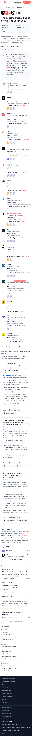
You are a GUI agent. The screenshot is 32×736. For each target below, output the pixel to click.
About (13, 724)
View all (23, 105)
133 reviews (13, 135)
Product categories (10, 7)
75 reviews (13, 168)
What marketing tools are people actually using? (14, 571)
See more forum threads (16, 621)
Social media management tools (9, 666)
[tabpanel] (16, 594)
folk (15, 429)
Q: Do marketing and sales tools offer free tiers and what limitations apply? (13, 475)
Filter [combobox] (3, 49)
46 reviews (13, 233)
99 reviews (13, 217)
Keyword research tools (7, 649)
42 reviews (13, 307)
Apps (9, 724)
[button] (12, 49)
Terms (20, 724)
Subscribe (18, 2)
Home (2, 7)
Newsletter (4, 724)
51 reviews (13, 202)
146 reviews (13, 119)
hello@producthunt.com (13, 730)
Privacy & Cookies (6, 727)
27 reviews (12, 286)
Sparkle (28, 531)
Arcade (7, 492)
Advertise (23, 727)
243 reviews (13, 101)
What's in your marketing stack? (10, 585)
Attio (26, 496)
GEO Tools (3, 644)
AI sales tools (4, 629)
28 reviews (13, 321)
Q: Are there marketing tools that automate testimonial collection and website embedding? (13, 422)
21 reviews (12, 337)
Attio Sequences (7, 375)
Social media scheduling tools (8, 668)
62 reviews (13, 186)
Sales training (4, 663)
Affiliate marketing (5, 634)
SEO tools (3, 658)
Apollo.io (18, 61)
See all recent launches (16, 559)
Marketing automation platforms (9, 656)
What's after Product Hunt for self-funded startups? (15, 599)
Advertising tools (5, 632)
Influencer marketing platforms (8, 646)
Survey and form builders (7, 670)
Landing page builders (6, 651)
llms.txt (28, 727)
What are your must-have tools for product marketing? (13, 613)
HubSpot (8, 58)
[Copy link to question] (17, 370)
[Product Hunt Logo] (5, 2)
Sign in (28, 2)
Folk (4, 482)
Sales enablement (5, 661)
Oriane (22, 538)
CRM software (4, 637)
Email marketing (5, 641)
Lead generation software (7, 653)
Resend (8, 67)
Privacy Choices (16, 727)
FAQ (17, 724)
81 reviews (13, 249)
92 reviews (13, 151)
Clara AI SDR (25, 535)
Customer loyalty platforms (7, 639)
